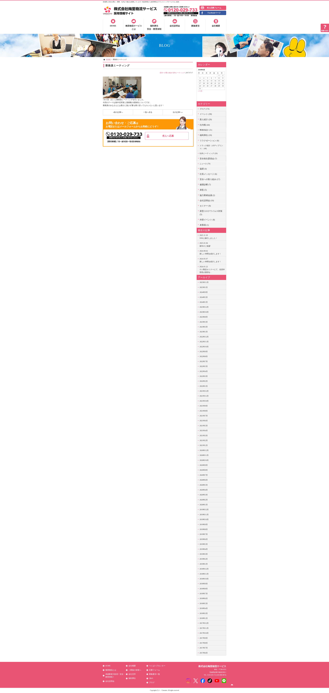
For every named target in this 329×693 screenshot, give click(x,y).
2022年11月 (204, 342)
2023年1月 (204, 332)
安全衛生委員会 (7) (208, 158)
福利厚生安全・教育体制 (154, 27)
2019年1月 (204, 564)
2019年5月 (204, 544)
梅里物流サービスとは (133, 27)
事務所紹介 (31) (206, 130)
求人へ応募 (168, 136)
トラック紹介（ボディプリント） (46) (211, 147)
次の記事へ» (178, 112)
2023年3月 (204, 327)
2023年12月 (204, 307)
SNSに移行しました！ (208, 236)
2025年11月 (204, 282)
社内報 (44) (205, 125)
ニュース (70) (205, 164)
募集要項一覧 (154, 674)
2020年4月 (204, 490)
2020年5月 (204, 485)
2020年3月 (204, 495)
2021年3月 (204, 436)
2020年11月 (204, 455)
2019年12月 (204, 510)
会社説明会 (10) (207, 200)
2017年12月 (204, 623)
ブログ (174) (204, 109)
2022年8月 (204, 356)
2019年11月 (204, 515)
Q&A (151, 678)
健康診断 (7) (205, 184)
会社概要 (216, 26)
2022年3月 (204, 376)
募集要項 (195, 26)
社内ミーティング (178, 73)
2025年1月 (204, 287)
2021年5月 (204, 426)
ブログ (151, 682)
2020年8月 (204, 470)
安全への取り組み (166, 73)
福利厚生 (132, 678)
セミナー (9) (205, 206)
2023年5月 (204, 322)
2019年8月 (204, 529)
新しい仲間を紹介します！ (210, 252)
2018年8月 (204, 589)
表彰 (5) (203, 190)
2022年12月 (204, 337)
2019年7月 (204, 534)
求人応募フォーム (214, 8)
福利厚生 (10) (206, 135)
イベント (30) (206, 114)
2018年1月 (204, 618)
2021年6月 (204, 421)
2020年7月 (204, 475)
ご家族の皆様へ (135, 670)
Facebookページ (214, 13)
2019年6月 (204, 539)
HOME (113, 26)
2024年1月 (204, 302)
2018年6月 (204, 598)
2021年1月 (204, 445)
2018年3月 (204, 613)
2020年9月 (204, 465)
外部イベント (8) (207, 219)
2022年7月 (204, 361)
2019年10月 (204, 519)
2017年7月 (204, 648)
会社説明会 (175, 26)
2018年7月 (204, 594)
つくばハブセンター (157, 666)
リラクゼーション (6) (209, 140)
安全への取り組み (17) (210, 179)
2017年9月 (204, 638)
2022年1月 (204, 386)
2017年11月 (204, 628)
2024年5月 (204, 297)
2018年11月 (204, 574)
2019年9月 (204, 524)
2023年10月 (204, 312)
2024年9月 (204, 292)
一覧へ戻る (147, 112)
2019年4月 (204, 549)
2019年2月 (204, 559)
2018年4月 (204, 608)
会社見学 (132, 674)
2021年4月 (204, 431)
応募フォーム (154, 670)
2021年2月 (204, 440)
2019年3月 (204, 554)
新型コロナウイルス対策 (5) (211, 213)
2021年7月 (204, 416)
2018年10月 (204, 579)
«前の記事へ (118, 112)
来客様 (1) (204, 225)
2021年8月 (204, 411)
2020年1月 (204, 505)
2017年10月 (204, 633)
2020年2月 (204, 500)
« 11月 (200, 91)
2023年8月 (204, 317)
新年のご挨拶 (205, 244)
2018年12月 (204, 569)
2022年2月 (204, 381)
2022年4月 (204, 371)
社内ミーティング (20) (209, 153)
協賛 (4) (203, 169)
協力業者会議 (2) (207, 195)
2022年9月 (204, 352)
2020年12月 (204, 450)
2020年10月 (204, 460)
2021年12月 (204, 391)
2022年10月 (204, 347)
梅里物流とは (110, 670)
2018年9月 (204, 584)
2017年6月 (204, 653)
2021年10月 (204, 401)
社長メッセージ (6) (208, 174)
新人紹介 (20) (206, 119)
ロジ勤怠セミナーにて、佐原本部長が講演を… (212, 269)
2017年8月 (204, 643)
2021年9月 (204, 406)
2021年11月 (204, 396)
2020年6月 (204, 480)
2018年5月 (204, 603)
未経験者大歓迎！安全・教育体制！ (115, 675)
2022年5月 (204, 366)
